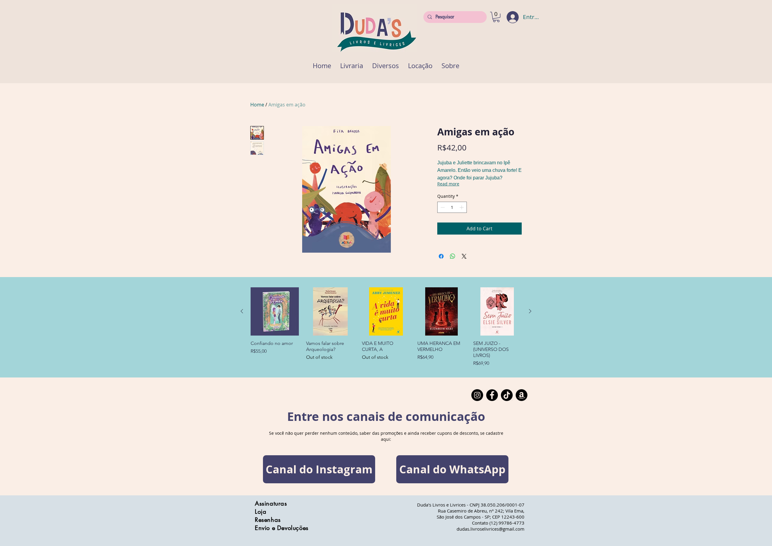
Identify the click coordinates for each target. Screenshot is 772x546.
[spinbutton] (452, 207)
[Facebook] (492, 395)
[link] (496, 17)
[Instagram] (477, 395)
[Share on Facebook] (441, 256)
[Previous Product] (241, 311)
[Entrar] (508, 17)
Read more (448, 184)
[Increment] (462, 207)
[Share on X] (464, 256)
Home (257, 104)
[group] (386, 327)
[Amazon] (521, 395)
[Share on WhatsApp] (452, 256)
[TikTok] (507, 395)
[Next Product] (530, 311)
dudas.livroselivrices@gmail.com (490, 529)
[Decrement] (442, 207)
